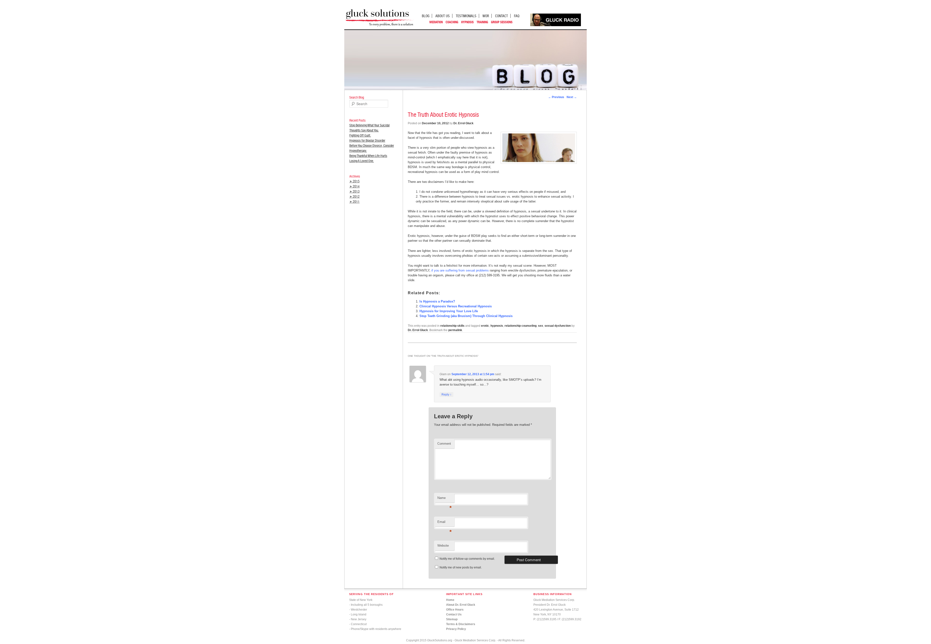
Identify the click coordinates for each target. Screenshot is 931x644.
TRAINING (482, 22)
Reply (446, 394)
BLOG (425, 16)
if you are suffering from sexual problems (460, 270)
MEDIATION (436, 22)
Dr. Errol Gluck (463, 123)
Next (572, 97)
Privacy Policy (456, 629)
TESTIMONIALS (466, 16)
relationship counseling (521, 325)
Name (444, 499)
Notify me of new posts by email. (461, 567)
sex (540, 325)
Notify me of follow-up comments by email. (467, 558)
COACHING (452, 22)
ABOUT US (442, 16)
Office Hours (455, 609)
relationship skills (452, 325)
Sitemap (451, 619)
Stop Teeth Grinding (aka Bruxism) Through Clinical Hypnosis (466, 316)
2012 (356, 196)
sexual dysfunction (558, 325)
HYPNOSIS (467, 22)
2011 (356, 201)
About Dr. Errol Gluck (460, 604)
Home (450, 600)
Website (443, 545)
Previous (556, 97)
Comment (444, 443)
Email (444, 523)
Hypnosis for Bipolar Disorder (367, 140)
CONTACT (501, 16)
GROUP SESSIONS (502, 22)
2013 (356, 191)
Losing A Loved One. (361, 161)
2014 (356, 186)
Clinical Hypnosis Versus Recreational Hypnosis (455, 306)
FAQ (516, 16)
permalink (455, 330)
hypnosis (496, 325)
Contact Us (454, 614)
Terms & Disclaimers (460, 624)
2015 (356, 181)
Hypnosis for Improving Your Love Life (448, 311)
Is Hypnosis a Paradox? (437, 301)
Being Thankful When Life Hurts (368, 156)
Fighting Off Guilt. (360, 135)
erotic (485, 325)
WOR (485, 16)
